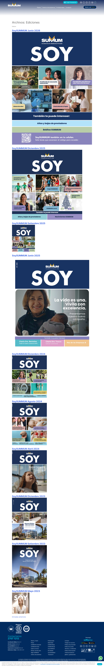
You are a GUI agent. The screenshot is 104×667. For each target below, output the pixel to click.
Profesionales (60, 7)
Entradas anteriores (19, 617)
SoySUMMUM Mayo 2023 (26, 591)
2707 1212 (13, 638)
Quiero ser (90, 7)
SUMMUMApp (51, 644)
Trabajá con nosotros (70, 642)
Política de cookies (69, 646)
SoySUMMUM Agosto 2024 (27, 401)
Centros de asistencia (48, 7)
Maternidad (50, 642)
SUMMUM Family (35, 646)
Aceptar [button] (99, 664)
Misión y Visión (34, 640)
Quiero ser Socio (35, 648)
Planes (39, 7)
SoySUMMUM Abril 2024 (25, 448)
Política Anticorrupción (70, 650)
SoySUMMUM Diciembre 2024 (28, 354)
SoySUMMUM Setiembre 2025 (28, 223)
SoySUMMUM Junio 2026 (26, 30)
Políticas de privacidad (70, 644)
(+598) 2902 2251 (20, 649)
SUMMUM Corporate (36, 644)
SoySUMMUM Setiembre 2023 (28, 543)
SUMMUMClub (51, 646)
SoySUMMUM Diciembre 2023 (28, 496)
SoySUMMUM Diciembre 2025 (28, 148)
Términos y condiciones (70, 648)
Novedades (50, 650)
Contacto (68, 7)
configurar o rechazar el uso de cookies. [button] (50, 664)
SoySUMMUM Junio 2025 (26, 255)
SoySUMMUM (51, 648)
